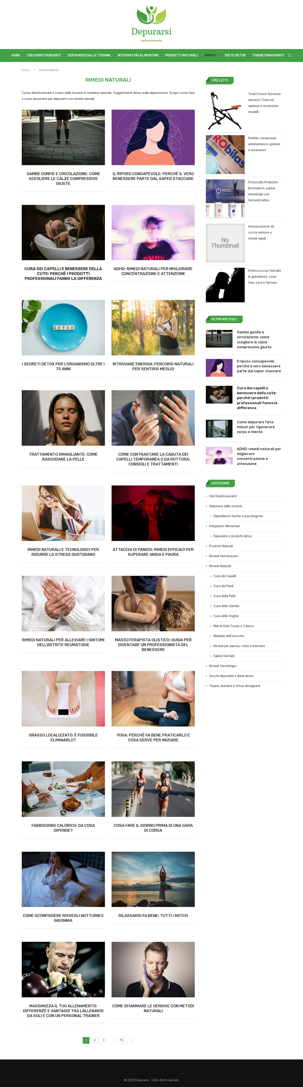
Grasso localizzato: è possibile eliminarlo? (63, 737)
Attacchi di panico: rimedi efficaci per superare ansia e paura (153, 552)
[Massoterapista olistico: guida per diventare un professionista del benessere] (153, 603)
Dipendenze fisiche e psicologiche (238, 516)
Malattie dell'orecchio (229, 636)
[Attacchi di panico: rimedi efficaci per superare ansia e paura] (153, 513)
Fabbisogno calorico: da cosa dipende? (63, 828)
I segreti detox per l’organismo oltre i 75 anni (63, 366)
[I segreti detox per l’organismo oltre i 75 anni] (63, 327)
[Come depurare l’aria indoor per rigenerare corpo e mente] (219, 429)
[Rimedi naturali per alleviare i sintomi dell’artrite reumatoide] (63, 603)
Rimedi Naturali (220, 566)
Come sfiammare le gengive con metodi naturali (153, 1008)
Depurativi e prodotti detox (233, 536)
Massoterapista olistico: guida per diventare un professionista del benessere (153, 645)
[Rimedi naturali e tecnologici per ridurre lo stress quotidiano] (63, 513)
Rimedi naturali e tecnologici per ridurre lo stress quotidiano (63, 552)
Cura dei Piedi (223, 586)
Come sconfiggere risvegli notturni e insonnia (63, 918)
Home (15, 55)
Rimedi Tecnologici (222, 666)
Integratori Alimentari (138, 55)
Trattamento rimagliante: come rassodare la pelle (63, 457)
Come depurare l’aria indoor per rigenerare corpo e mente (256, 427)
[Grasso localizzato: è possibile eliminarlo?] (63, 699)
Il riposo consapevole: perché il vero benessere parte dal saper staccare (153, 176)
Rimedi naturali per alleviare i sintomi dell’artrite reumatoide (63, 642)
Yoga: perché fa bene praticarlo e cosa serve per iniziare (153, 737)
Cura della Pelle (225, 596)
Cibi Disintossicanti (44, 55)
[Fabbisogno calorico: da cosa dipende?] (63, 789)
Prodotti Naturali (181, 55)
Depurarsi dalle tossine (89, 55)
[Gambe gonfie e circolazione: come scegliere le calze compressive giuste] (63, 137)
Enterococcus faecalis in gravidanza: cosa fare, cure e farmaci (264, 277)
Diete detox (235, 55)
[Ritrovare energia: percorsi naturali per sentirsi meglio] (153, 327)
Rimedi (210, 55)
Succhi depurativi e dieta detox (231, 676)
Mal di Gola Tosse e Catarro (234, 626)
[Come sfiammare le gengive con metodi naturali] (153, 969)
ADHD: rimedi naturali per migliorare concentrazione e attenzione (153, 271)
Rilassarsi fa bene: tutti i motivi (153, 915)
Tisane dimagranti (268, 55)
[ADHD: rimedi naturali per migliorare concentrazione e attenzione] (153, 232)
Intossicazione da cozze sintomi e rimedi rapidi (261, 232)
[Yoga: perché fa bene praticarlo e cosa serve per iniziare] (153, 699)
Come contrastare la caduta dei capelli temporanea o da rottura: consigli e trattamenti (153, 459)
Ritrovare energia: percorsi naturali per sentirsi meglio (153, 366)
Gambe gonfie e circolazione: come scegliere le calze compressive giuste (63, 178)
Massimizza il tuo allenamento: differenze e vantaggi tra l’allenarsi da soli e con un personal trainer (63, 1011)
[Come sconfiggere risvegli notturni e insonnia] (63, 879)
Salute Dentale (224, 656)
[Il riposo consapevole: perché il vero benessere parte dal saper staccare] (153, 137)
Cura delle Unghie (226, 616)
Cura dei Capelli (225, 576)
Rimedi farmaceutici (223, 556)
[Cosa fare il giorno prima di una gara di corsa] (153, 789)
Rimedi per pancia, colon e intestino (239, 646)
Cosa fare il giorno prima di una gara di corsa (153, 828)
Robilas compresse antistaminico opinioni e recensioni (264, 144)
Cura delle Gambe (226, 606)
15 (121, 1040)
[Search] (289, 55)
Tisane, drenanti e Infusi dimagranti (234, 686)
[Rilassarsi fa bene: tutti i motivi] (153, 879)
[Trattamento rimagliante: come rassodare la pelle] (63, 418)
